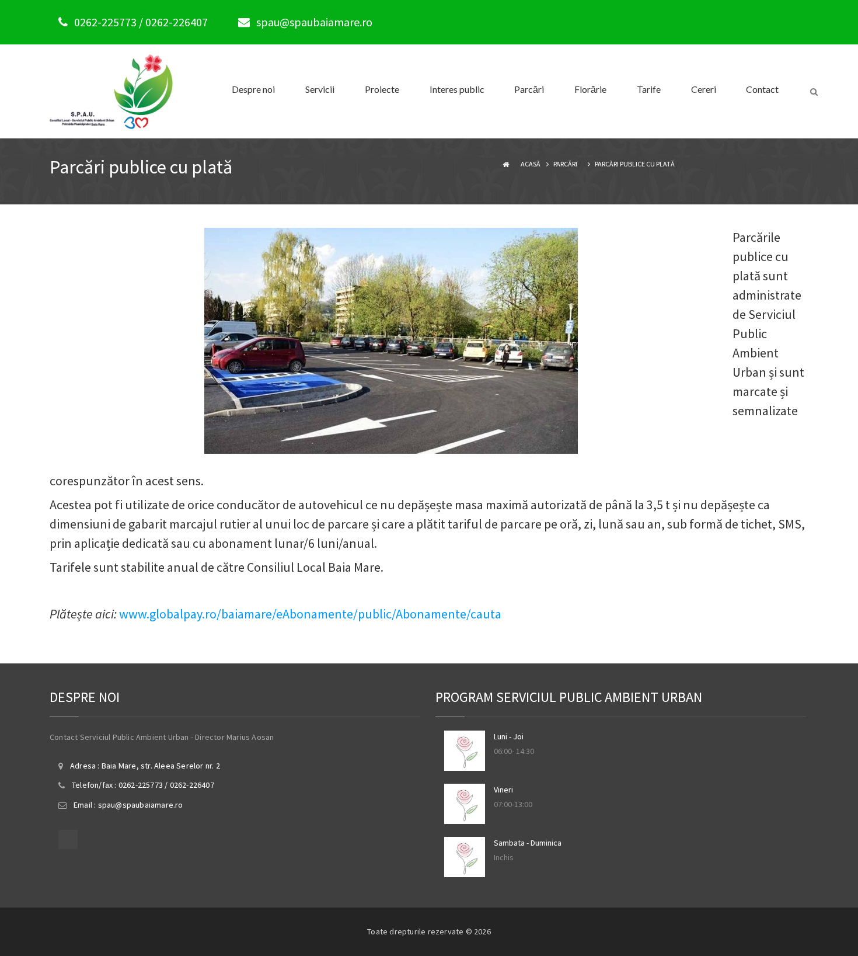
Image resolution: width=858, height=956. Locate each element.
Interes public (457, 89)
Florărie (590, 89)
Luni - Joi (509, 736)
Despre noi (253, 89)
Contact (762, 89)
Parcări (529, 89)
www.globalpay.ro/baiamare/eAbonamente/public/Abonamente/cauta (310, 614)
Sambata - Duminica (527, 842)
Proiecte (382, 89)
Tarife (649, 89)
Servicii (319, 89)
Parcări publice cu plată (635, 163)
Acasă (530, 163)
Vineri (503, 789)
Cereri (703, 89)
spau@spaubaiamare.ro (314, 22)
